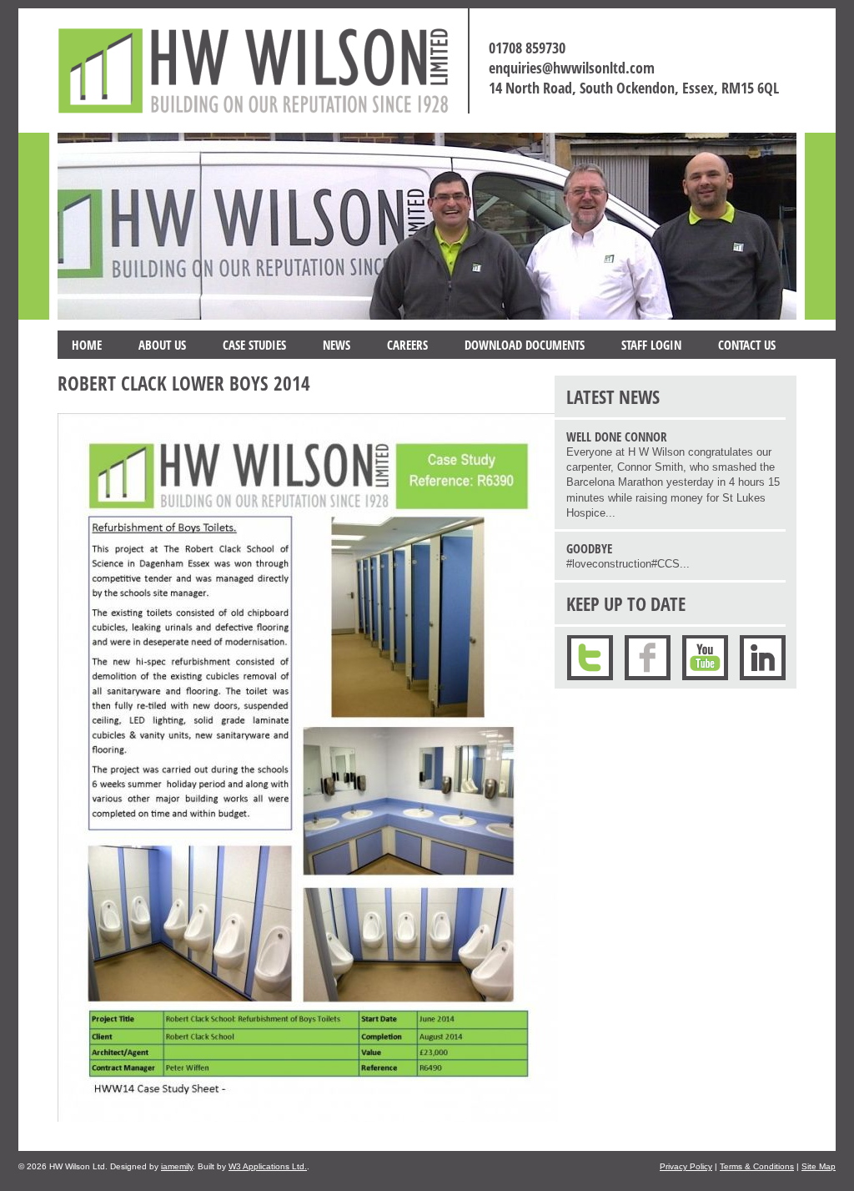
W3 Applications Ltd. (268, 1166)
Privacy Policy (686, 1166)
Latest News (613, 396)
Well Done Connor (616, 436)
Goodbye (589, 548)
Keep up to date (626, 603)
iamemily (177, 1166)
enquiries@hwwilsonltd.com (572, 68)
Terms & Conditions (757, 1166)
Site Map (818, 1166)
